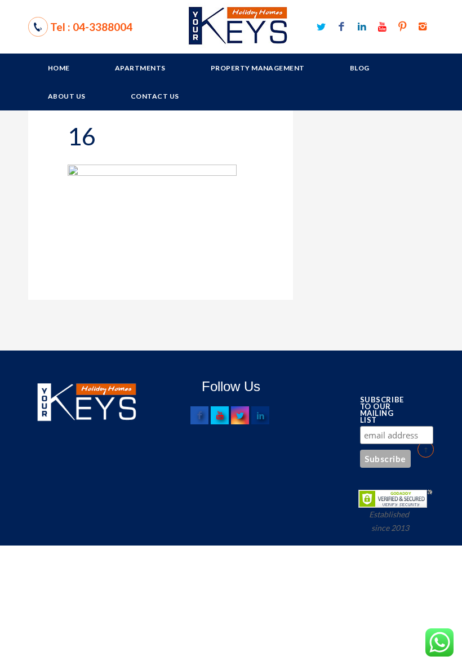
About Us (67, 96)
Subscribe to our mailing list (379, 409)
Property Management (258, 68)
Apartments (140, 68)
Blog (360, 68)
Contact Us (155, 96)
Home (59, 68)
